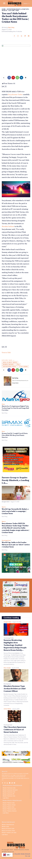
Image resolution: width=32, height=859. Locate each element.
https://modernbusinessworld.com (20, 380)
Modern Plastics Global (9, 805)
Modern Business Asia (9, 796)
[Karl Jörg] (7, 381)
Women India (5, 826)
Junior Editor (7, 708)
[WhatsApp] (17, 77)
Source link (6, 352)
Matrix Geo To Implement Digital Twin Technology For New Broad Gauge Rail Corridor (15, 408)
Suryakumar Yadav (15, 94)
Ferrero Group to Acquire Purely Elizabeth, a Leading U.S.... (15, 480)
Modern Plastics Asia (8, 807)
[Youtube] (28, 35)
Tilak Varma (23, 366)
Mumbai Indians (8, 226)
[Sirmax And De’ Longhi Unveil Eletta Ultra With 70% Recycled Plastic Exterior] (16, 423)
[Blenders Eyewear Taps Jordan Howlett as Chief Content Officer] (16, 675)
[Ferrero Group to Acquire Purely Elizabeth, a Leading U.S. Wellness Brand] (16, 493)
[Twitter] (25, 35)
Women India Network (8, 824)
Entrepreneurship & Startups (18, 9)
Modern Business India (9, 788)
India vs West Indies (10, 362)
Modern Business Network (10, 790)
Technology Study (9, 638)
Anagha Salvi (6, 501)
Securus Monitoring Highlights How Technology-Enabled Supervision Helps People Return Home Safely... (15, 645)
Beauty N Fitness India (8, 828)
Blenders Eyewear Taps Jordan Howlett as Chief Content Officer (15, 688)
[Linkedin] (21, 35)
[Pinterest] (13, 77)
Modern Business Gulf (9, 792)
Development (7, 684)
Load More (6, 798)
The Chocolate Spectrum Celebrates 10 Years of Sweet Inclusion (15, 729)
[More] (25, 77)
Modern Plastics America (9, 811)
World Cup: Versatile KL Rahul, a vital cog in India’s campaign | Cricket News (15, 511)
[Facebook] (14, 35)
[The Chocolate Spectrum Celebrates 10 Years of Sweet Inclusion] (16, 716)
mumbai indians (8, 364)
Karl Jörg (11, 27)
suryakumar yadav (9, 366)
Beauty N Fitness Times (8, 830)
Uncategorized (6, 540)
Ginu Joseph (7, 667)
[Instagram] (17, 35)
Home (4, 9)
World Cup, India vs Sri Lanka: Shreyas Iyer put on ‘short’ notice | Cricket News (16, 544)
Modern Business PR (8, 794)
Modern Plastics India (8, 803)
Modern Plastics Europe (9, 809)
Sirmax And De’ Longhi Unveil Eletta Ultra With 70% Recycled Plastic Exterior (15, 435)
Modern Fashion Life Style (9, 832)
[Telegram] (9, 782)
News (3, 404)
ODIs (18, 364)
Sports (4, 10)
